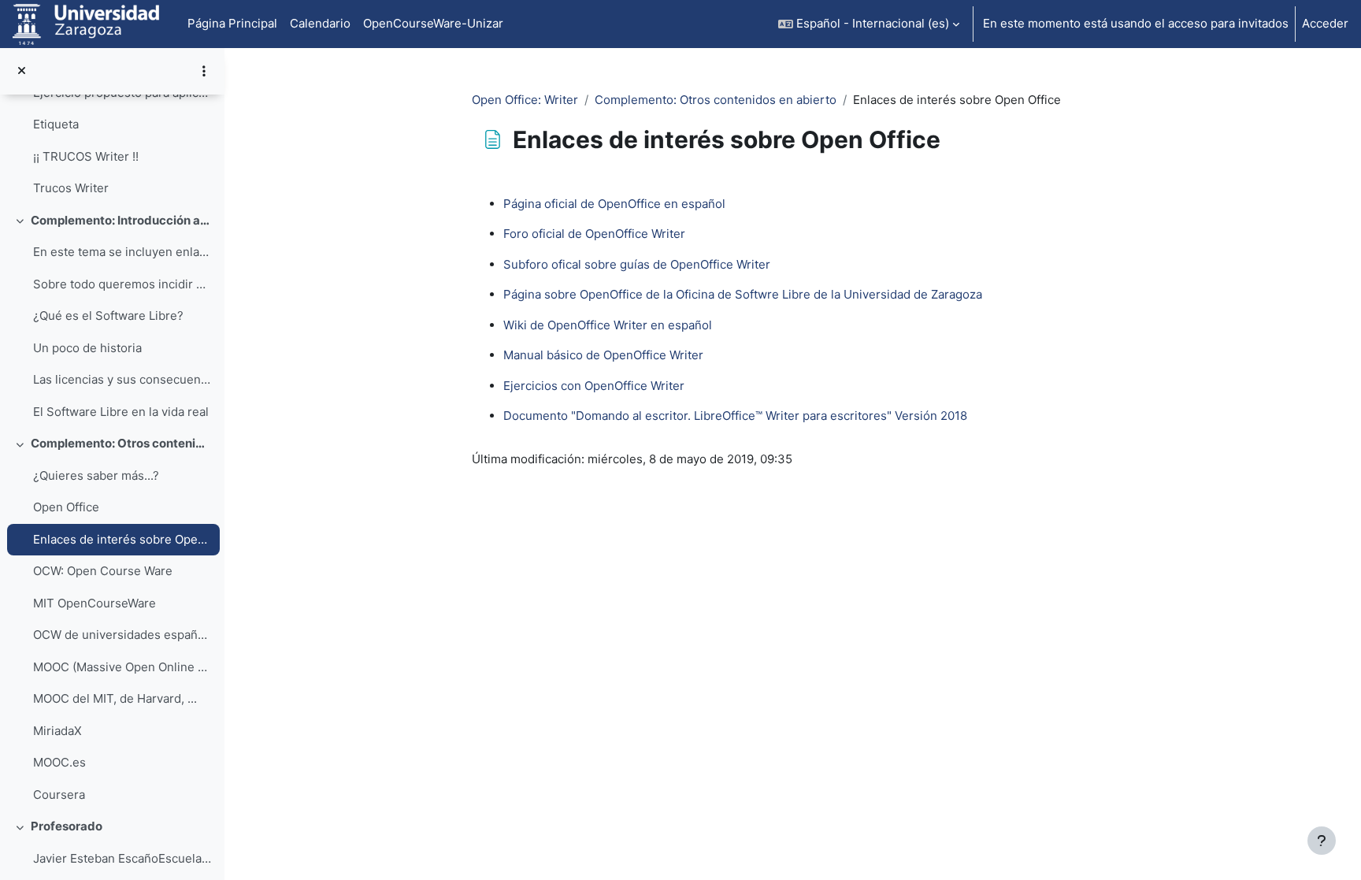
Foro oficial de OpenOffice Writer (594, 233)
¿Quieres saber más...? (96, 475)
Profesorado (66, 826)
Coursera (59, 794)
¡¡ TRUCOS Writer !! (86, 156)
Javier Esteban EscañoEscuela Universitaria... (122, 858)
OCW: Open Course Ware (102, 570)
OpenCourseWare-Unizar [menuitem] (433, 23)
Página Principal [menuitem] (232, 23)
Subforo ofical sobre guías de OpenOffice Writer (636, 264)
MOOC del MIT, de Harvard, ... (115, 698)
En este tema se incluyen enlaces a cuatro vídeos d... (122, 251)
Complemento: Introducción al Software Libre (122, 220)
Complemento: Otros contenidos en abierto (122, 443)
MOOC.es (59, 762)
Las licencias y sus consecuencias (122, 379)
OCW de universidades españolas (122, 634)
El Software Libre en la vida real (121, 411)
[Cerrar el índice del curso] (21, 71)
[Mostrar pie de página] (1321, 840)
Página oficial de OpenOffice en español (614, 203)
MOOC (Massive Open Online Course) (122, 666)
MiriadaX (57, 730)
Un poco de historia (87, 347)
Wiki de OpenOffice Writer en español (607, 324)
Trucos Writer (71, 187)
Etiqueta (56, 124)
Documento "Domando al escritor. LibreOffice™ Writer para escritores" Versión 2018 (735, 415)
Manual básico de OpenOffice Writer (603, 354)
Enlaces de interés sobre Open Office (122, 539)
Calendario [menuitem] (320, 23)
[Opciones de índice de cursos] (204, 71)
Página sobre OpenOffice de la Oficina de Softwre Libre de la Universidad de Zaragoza (742, 294)
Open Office (66, 506)
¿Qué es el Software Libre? (108, 315)
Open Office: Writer (525, 99)
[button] (869, 24)
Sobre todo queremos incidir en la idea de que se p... (122, 284)
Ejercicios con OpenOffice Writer (593, 385)
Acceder (1325, 23)
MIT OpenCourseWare (94, 603)
